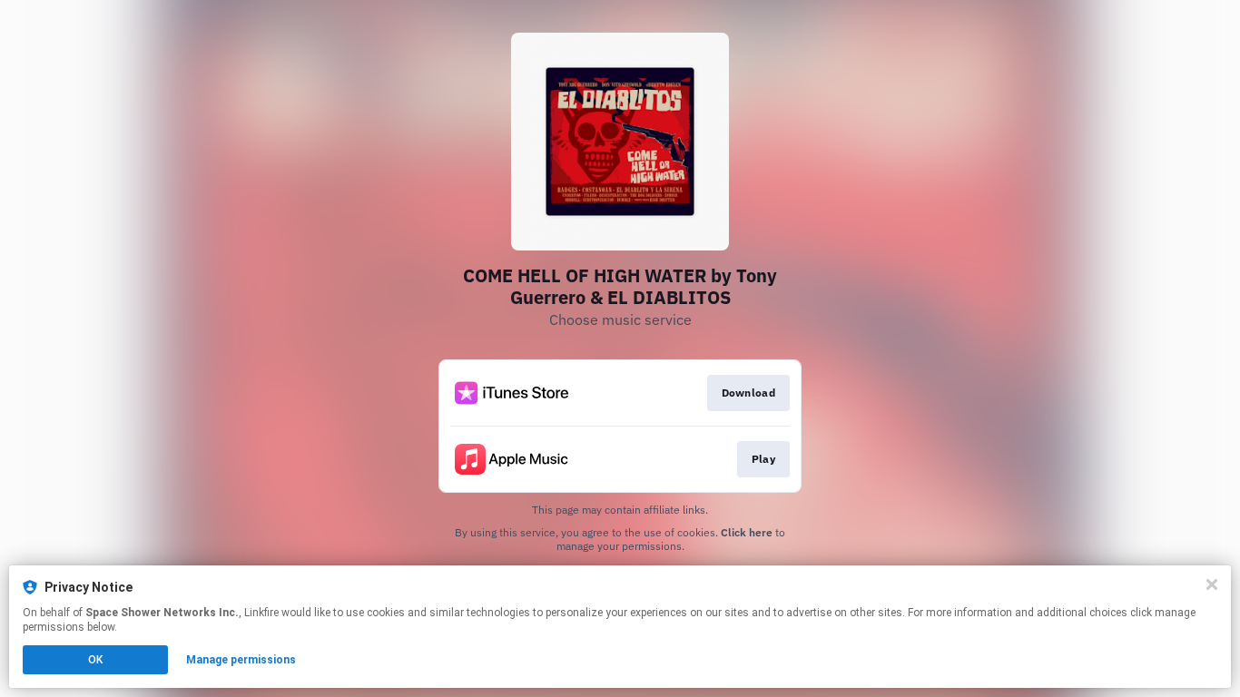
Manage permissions (241, 659)
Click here (747, 532)
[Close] (1211, 584)
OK (95, 659)
